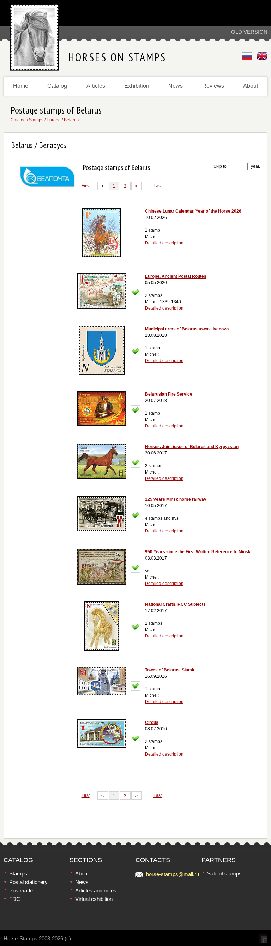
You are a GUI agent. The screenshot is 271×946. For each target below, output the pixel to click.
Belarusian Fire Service (168, 394)
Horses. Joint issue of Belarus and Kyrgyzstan (192, 446)
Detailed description (164, 242)
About (250, 86)
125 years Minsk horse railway (175, 499)
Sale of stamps (224, 874)
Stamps (36, 119)
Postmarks (22, 890)
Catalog (57, 86)
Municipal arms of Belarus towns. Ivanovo (187, 328)
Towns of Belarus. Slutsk (169, 669)
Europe (54, 119)
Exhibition (136, 86)
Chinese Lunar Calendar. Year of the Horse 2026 (193, 211)
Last (157, 185)
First (86, 185)
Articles (95, 86)
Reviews (213, 86)
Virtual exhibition (94, 899)
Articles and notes (95, 890)
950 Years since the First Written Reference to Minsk (198, 551)
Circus (151, 722)
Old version (249, 32)
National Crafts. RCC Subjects (175, 604)
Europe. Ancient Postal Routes (175, 276)
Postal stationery (28, 882)
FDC (14, 899)
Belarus (71, 119)
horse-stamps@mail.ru (172, 874)
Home (20, 86)
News (175, 86)
